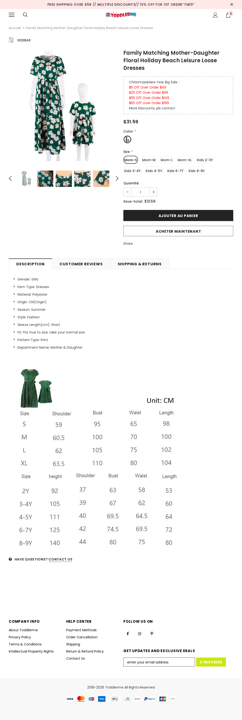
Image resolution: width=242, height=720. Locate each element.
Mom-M (149, 160)
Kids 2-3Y (205, 160)
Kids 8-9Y (197, 171)
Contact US (60, 559)
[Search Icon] (25, 15)
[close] (231, 4)
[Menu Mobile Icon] (11, 15)
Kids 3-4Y (132, 171)
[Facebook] (127, 633)
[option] (64, 106)
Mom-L (167, 160)
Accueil (15, 28)
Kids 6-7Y (175, 171)
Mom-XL (185, 160)
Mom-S (130, 160)
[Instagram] (139, 633)
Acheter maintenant (178, 231)
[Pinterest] (151, 633)
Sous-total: (133, 201)
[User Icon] (215, 15)
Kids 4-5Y (154, 171)
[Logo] (121, 14)
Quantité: (131, 183)
